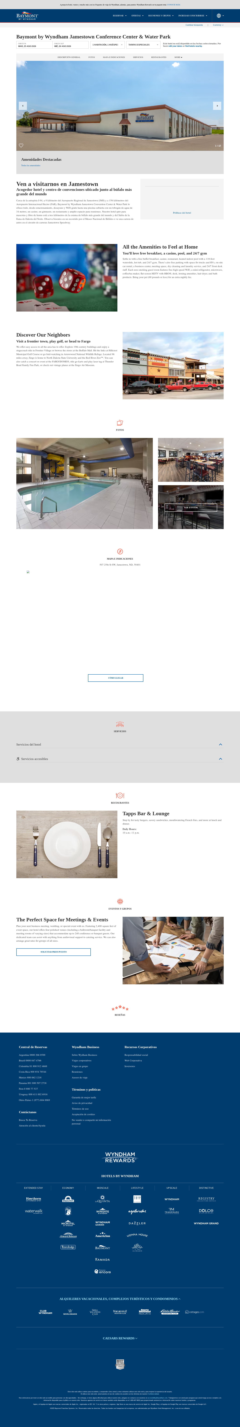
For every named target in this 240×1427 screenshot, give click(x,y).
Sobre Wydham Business (84, 1054)
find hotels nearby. (193, 46)
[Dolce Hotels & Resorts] (206, 1211)
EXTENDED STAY (33, 1188)
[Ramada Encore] (102, 1272)
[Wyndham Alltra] (137, 1248)
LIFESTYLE (137, 1188)
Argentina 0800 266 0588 (32, 1054)
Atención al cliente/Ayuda (32, 1125)
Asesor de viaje (80, 1077)
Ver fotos (191, 507)
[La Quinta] (102, 1199)
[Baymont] (102, 1248)
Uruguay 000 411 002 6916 (33, 1094)
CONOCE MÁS (173, 4)
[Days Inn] (68, 1199)
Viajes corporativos (81, 1060)
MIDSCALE (103, 1188)
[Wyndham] (172, 1199)
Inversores (130, 1066)
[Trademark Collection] (172, 1211)
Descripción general (69, 57)
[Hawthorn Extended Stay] (33, 1199)
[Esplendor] (137, 1211)
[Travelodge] (68, 1248)
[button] (23, 106)
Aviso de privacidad (82, 1103)
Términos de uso (80, 1108)
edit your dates (175, 46)
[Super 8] (68, 1211)
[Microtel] (68, 1223)
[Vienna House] (137, 1235)
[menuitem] (120, 15)
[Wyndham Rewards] (120, 1157)
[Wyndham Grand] (206, 1223)
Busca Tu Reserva (28, 1120)
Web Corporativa (133, 1060)
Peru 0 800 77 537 (28, 1088)
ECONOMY (68, 1188)
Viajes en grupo (80, 1066)
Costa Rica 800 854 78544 (32, 1071)
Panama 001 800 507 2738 (33, 1083)
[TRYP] (137, 1199)
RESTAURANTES (158, 57)
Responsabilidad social (136, 1054)
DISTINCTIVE (206, 1188)
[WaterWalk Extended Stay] (33, 1211)
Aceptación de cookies (83, 1114)
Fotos (91, 57)
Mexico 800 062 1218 (30, 1077)
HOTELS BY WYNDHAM (120, 1176)
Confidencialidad (153, 1394)
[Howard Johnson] (68, 1235)
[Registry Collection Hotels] (206, 1199)
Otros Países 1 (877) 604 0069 (34, 1100)
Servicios (138, 57)
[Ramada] (102, 1259)
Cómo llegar (115, 678)
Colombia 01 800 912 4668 (33, 1066)
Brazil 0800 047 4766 (30, 1060)
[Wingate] (102, 1211)
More (178, 57)
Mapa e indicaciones (114, 57)
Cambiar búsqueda (194, 25)
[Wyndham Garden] (102, 1223)
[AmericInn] (102, 1235)
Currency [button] (217, 25)
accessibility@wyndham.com (158, 1398)
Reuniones (77, 1071)
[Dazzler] (137, 1223)
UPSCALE (172, 1188)
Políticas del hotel (182, 212)
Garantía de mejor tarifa (84, 1097)
